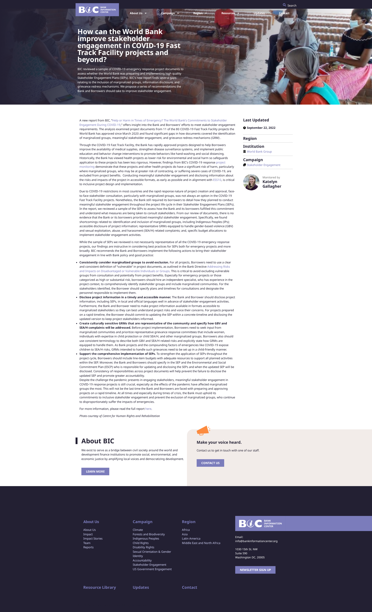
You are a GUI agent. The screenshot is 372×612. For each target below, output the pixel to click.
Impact (88, 534)
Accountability (142, 560)
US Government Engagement (152, 569)
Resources (228, 13)
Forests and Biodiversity (149, 534)
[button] (289, 4)
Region (198, 13)
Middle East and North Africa (201, 543)
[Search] (284, 4)
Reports (88, 547)
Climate (138, 530)
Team (86, 543)
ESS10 (217, 180)
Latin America (191, 538)
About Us (136, 13)
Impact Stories (92, 538)
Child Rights (141, 543)
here (148, 409)
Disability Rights (143, 547)
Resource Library (99, 587)
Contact (284, 13)
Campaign (168, 13)
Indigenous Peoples (146, 538)
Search (292, 5)
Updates (259, 13)
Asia (185, 534)
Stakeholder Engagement (263, 165)
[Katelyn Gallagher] (251, 182)
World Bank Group (259, 151)
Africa (186, 530)
